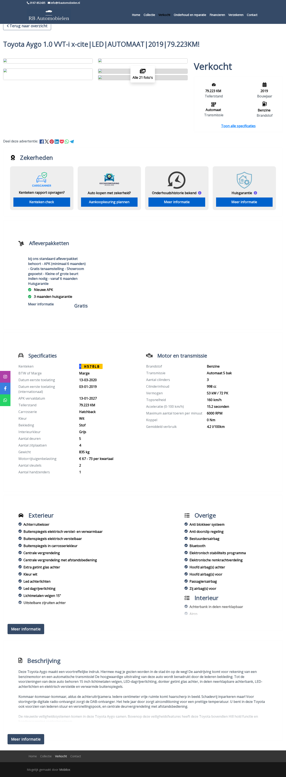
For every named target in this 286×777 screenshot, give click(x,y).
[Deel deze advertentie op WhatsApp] (67, 141)
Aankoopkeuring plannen (109, 202)
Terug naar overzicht (29, 25)
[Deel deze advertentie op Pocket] (62, 141)
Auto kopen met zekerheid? (109, 193)
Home (136, 15)
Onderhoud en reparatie (190, 15)
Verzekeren (235, 15)
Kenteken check (41, 202)
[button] (238, 126)
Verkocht (164, 15)
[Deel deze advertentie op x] (47, 141)
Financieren (217, 15)
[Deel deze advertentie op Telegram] (72, 141)
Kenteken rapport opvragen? (42, 192)
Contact (252, 15)
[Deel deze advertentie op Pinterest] (52, 141)
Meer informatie (177, 202)
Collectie (149, 15)
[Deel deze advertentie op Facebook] (42, 141)
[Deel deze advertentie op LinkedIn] (57, 141)
